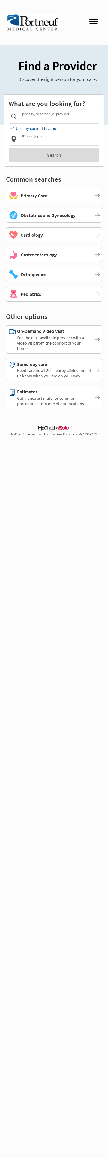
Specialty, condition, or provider (44, 114)
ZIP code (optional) (35, 136)
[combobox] (59, 116)
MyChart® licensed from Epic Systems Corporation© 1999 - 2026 (54, 434)
